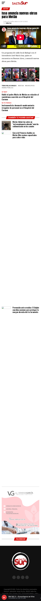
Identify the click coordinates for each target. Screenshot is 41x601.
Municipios (30, 85)
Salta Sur (9, 23)
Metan (21, 85)
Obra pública (8, 88)
